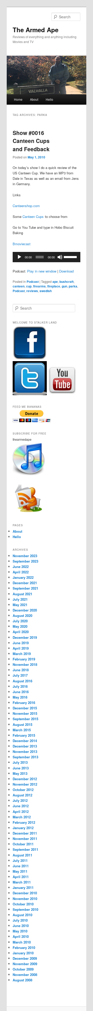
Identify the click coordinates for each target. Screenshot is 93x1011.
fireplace (53, 286)
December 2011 (25, 833)
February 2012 (24, 822)
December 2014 (25, 740)
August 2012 (22, 795)
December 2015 (25, 708)
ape (55, 281)
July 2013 (20, 762)
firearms (39, 286)
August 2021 (22, 593)
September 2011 (25, 849)
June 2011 (21, 865)
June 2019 (21, 642)
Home (18, 99)
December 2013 (25, 746)
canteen (19, 286)
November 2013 (25, 751)
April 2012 (21, 811)
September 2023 (25, 561)
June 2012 (21, 805)
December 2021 (25, 582)
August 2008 (22, 980)
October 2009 (23, 969)
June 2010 (21, 925)
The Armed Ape (35, 29)
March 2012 (22, 816)
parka (73, 286)
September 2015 (25, 718)
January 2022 (23, 577)
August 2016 (22, 680)
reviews (32, 290)
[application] (46, 257)
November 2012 (25, 784)
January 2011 (23, 887)
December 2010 (25, 892)
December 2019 (25, 637)
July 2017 (20, 675)
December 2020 (25, 610)
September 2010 (25, 909)
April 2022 (21, 572)
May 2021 (20, 604)
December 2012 (25, 778)
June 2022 (21, 566)
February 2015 (24, 735)
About (34, 99)
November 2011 (25, 838)
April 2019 (21, 648)
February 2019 (24, 659)
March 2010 (22, 942)
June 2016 (21, 691)
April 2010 (21, 936)
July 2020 (20, 620)
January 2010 (23, 952)
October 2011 (23, 844)
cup (29, 286)
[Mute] (60, 257)
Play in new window (41, 271)
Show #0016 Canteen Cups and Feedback (31, 141)
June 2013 (21, 768)
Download (66, 271)
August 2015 (22, 724)
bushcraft (66, 281)
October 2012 (23, 789)
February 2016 (24, 702)
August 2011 (22, 855)
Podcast (33, 281)
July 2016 (20, 686)
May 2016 (20, 697)
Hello (49, 99)
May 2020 (20, 626)
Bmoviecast (21, 243)
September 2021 (25, 588)
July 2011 (20, 860)
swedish (46, 290)
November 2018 (25, 664)
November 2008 (25, 974)
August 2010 (22, 914)
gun (64, 286)
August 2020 (22, 615)
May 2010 (20, 931)
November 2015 (25, 713)
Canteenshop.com (26, 205)
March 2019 (22, 653)
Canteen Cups (33, 216)
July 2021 (20, 599)
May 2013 (20, 773)
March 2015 (22, 729)
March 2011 (22, 882)
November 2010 (25, 898)
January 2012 (23, 827)
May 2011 (20, 871)
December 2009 (25, 958)
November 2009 (25, 963)
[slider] (71, 256)
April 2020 (21, 631)
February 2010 (24, 947)
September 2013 (25, 756)
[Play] (19, 257)
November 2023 (25, 555)
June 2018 (21, 669)
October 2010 (23, 904)
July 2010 (20, 920)
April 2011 (21, 876)
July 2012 (20, 800)
